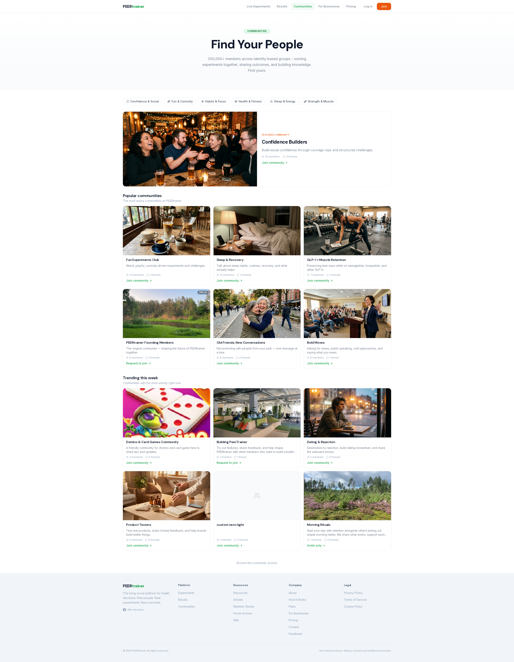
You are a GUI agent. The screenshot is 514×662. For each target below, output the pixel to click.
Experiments (186, 593)
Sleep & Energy (284, 101)
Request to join (136, 363)
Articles (238, 599)
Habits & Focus (215, 101)
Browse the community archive (257, 563)
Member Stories (243, 606)
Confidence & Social (144, 101)
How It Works (297, 599)
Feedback (295, 633)
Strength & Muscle (321, 101)
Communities (303, 6)
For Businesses (329, 6)
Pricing (351, 6)
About (293, 593)
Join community (273, 162)
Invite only (314, 545)
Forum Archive (242, 613)
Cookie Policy (353, 606)
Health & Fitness (250, 101)
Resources (240, 593)
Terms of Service (355, 599)
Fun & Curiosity (182, 101)
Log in (368, 6)
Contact (294, 627)
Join (384, 6)
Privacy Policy (353, 593)
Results (282, 6)
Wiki (236, 620)
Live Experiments (258, 6)
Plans (292, 606)
